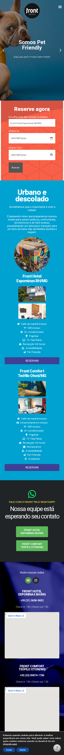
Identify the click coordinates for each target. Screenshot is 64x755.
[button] (3, 50)
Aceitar (9, 750)
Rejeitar (23, 750)
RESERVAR (32, 360)
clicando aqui (10, 744)
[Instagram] (36, 580)
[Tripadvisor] (28, 580)
